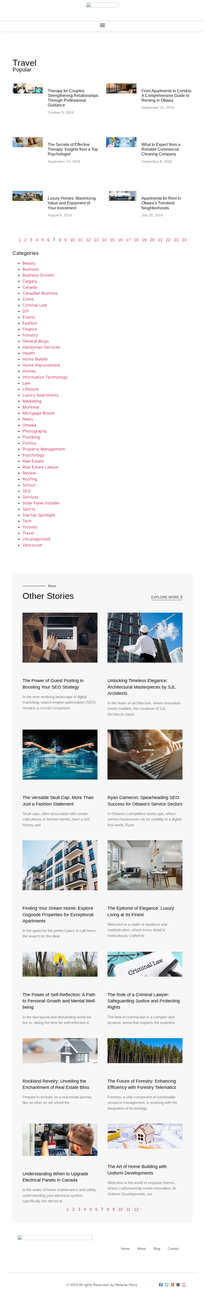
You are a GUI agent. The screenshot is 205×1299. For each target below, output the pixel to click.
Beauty (29, 263)
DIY (25, 311)
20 (152, 240)
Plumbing (31, 436)
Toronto (30, 526)
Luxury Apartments (40, 395)
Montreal (30, 407)
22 (168, 240)
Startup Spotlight (38, 514)
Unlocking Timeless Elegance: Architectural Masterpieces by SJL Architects (141, 687)
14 (104, 240)
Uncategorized (36, 538)
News (27, 419)
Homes (29, 371)
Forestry (30, 335)
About (141, 1249)
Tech (27, 520)
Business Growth (38, 275)
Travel (28, 532)
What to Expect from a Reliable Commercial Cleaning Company (161, 149)
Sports (28, 508)
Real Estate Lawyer (40, 466)
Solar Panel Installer (41, 502)
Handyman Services (41, 347)
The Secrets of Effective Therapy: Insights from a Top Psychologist (73, 149)
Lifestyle (30, 389)
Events (28, 317)
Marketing (32, 401)
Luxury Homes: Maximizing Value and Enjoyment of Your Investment (72, 203)
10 (72, 240)
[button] (102, 25)
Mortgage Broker (38, 413)
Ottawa (29, 425)
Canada (29, 287)
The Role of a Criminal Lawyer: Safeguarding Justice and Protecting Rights (144, 1001)
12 (88, 240)
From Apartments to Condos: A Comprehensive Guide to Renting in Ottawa (167, 95)
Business (30, 269)
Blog (157, 1249)
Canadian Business (40, 293)
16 (120, 240)
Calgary (29, 281)
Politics (29, 442)
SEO (26, 490)
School (29, 484)
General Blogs (35, 341)
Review (29, 472)
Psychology (33, 454)
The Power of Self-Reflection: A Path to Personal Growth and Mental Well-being (59, 1001)
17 (128, 240)
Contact (173, 1249)
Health (28, 353)
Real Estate (33, 460)
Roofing (29, 478)
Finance (29, 329)
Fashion (29, 323)
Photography (34, 431)
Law (26, 383)
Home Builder (35, 359)
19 (144, 240)
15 (112, 240)
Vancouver (32, 544)
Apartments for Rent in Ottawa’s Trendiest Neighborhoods (161, 203)
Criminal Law (34, 305)
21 (160, 240)
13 (96, 240)
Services (30, 496)
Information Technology (45, 377)
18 (136, 240)
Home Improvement (41, 365)
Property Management (43, 448)
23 (176, 240)
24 (184, 240)
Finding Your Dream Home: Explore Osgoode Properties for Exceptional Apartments (58, 914)
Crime (28, 299)
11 (80, 240)
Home (125, 1249)
